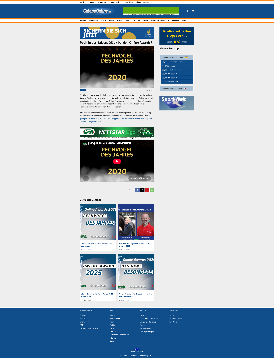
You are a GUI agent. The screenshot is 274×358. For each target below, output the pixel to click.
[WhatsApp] (152, 190)
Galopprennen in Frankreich (173, 88)
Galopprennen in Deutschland (173, 57)
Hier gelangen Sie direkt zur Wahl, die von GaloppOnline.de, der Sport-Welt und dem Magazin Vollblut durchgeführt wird (116, 119)
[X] (142, 190)
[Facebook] (137, 190)
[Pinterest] (147, 190)
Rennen (82, 90)
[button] (188, 11)
